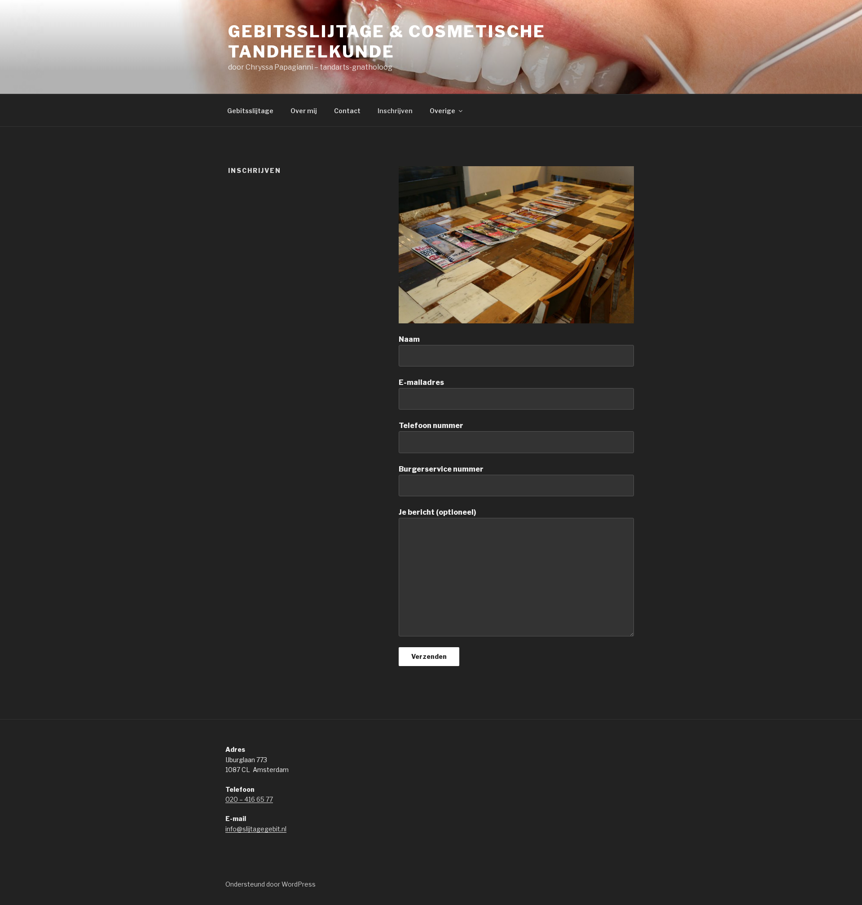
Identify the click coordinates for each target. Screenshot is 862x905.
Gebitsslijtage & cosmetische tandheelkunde (386, 42)
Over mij (303, 111)
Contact (347, 111)
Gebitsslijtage (250, 111)
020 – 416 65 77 (249, 799)
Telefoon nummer (431, 425)
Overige (442, 111)
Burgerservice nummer (441, 469)
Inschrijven (395, 111)
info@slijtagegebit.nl (255, 829)
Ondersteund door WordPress (270, 884)
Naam (409, 339)
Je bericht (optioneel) (437, 512)
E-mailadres (421, 382)
